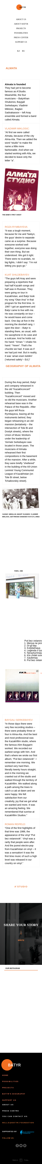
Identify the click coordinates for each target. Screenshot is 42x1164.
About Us (8, 1105)
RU (23, 51)
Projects (8, 1088)
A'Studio (21, 886)
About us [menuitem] (21, 19)
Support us (9, 1100)
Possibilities (10, 1081)
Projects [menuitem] (21, 28)
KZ (18, 51)
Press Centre (10, 1111)
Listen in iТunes (29, 673)
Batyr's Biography (13, 1094)
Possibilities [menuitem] (21, 33)
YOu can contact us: (15, 1116)
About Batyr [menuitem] (21, 24)
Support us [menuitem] (21, 42)
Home (5, 1075)
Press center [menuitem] (21, 37)
